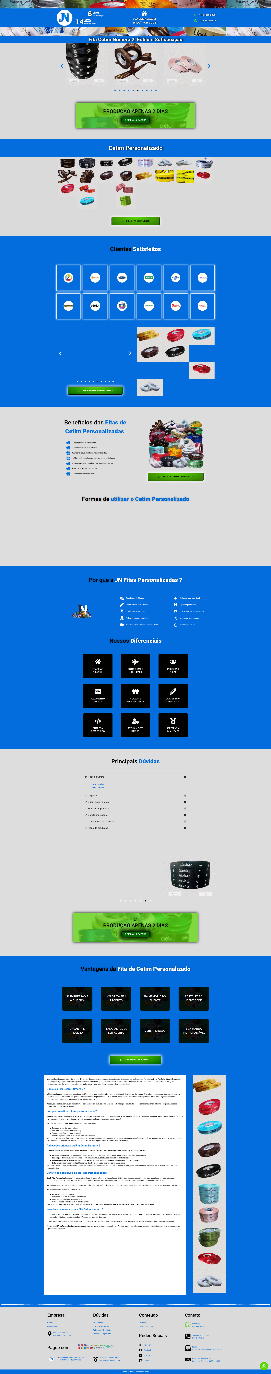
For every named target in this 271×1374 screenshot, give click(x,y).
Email (194, 1347)
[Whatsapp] (188, 1324)
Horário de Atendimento (201, 1358)
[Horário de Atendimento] (188, 1359)
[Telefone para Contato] (188, 1336)
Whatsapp (196, 1324)
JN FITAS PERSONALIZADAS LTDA (71, 1357)
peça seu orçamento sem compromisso (90, 1226)
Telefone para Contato (200, 1335)
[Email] (188, 1348)
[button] (62, 66)
